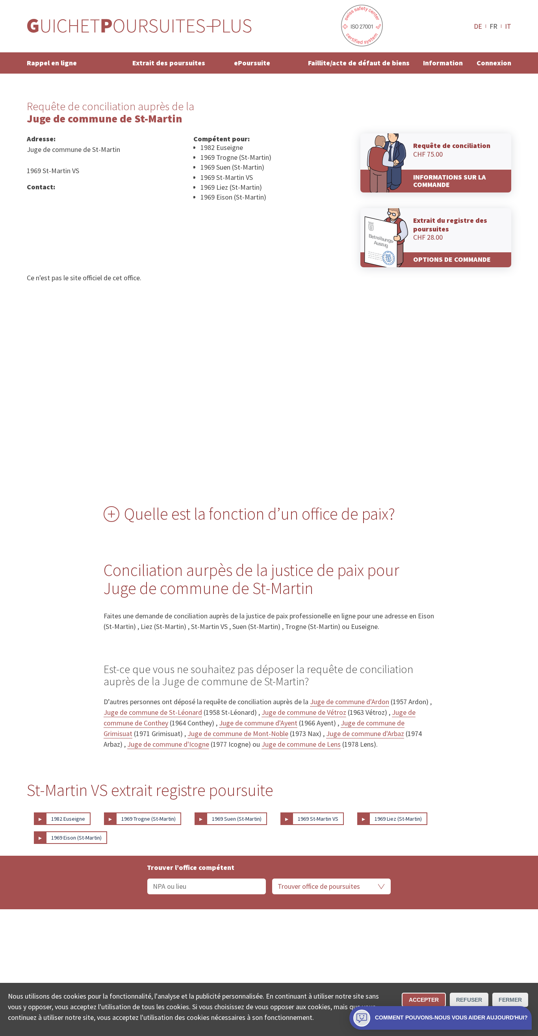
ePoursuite (252, 62)
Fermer (510, 1000)
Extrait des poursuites (168, 62)
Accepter (424, 1000)
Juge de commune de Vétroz (304, 712)
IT (508, 26)
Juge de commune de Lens (301, 744)
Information (443, 62)
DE (478, 26)
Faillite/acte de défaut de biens (359, 62)
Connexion (494, 62)
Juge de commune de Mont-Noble (237, 733)
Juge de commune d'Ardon (349, 701)
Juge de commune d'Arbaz (365, 733)
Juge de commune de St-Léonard (153, 712)
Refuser (469, 1000)
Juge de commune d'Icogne (168, 744)
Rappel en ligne (52, 62)
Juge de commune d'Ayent (258, 722)
